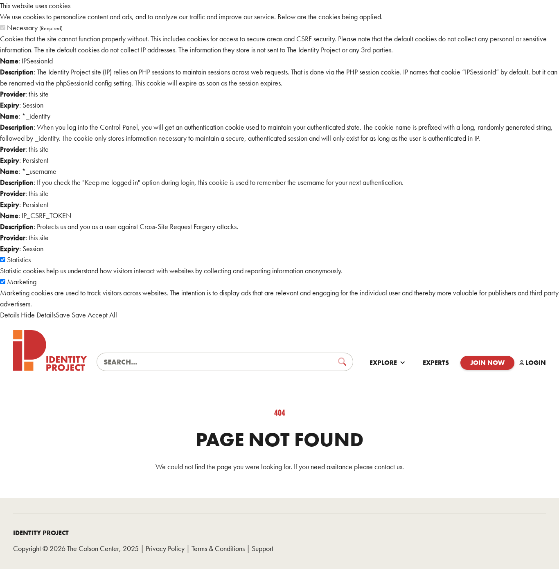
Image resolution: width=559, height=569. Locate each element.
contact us (388, 466)
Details (9, 314)
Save (63, 314)
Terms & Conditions (218, 548)
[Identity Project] (50, 350)
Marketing (21, 281)
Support (262, 548)
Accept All (102, 314)
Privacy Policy (165, 548)
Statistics (19, 259)
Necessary (35, 27)
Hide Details (38, 314)
